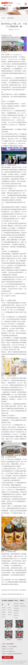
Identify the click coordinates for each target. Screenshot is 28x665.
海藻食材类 (16, 615)
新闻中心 (22, 600)
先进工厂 (10, 607)
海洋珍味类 (16, 608)
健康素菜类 (16, 610)
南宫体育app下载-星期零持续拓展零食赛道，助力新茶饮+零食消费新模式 (13, 594)
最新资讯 (3, 18)
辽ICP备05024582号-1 (10, 663)
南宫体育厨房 (10, 18)
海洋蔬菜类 (16, 603)
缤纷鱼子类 (16, 613)
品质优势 (10, 612)
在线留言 (8, 657)
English (19, 3)
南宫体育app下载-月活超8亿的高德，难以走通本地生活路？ (14, 590)
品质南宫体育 (10, 602)
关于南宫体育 (4, 602)
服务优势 (10, 614)
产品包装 (16, 617)
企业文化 (4, 609)
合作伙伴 (4, 616)
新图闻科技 (21, 663)
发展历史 (4, 612)
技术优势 (10, 609)
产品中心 (16, 600)
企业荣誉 (4, 614)
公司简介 (4, 607)
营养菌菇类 (16, 606)
